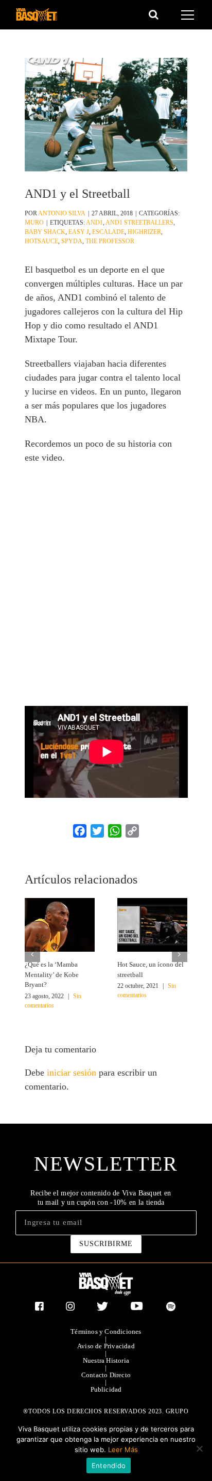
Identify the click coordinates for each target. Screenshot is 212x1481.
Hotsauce (41, 241)
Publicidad (106, 1389)
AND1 (94, 222)
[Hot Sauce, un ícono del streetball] (152, 924)
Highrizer (144, 231)
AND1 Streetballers (139, 222)
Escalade (108, 231)
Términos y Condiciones (105, 1331)
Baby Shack (45, 231)
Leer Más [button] (123, 1449)
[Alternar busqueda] (153, 14)
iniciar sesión (73, 1072)
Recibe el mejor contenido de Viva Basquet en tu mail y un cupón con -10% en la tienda (100, 1197)
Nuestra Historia (106, 1360)
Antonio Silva (61, 213)
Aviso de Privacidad (106, 1346)
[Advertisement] (106, 581)
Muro (34, 222)
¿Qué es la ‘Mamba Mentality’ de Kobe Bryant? (52, 974)
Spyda (71, 241)
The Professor (109, 241)
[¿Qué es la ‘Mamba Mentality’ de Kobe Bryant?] (60, 924)
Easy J (78, 231)
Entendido (109, 1465)
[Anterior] (32, 954)
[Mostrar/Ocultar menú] (189, 15)
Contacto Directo (106, 1375)
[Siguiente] (179, 954)
